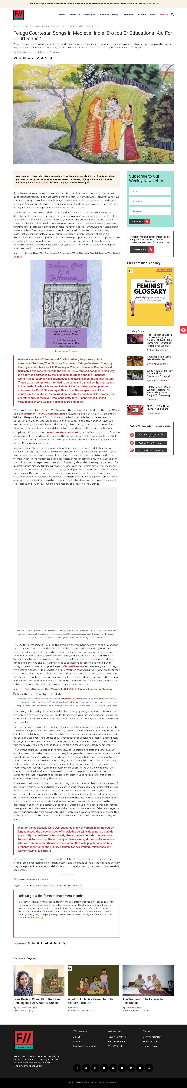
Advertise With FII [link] (117, 1037)
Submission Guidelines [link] (84, 1046)
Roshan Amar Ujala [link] (27, 1007)
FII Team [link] (155, 413)
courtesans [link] (56, 885)
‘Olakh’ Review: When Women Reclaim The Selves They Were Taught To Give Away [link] (158, 391)
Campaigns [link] (89, 14)
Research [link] (75, 14)
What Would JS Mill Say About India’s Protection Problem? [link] (160, 373)
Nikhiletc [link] (101, 637)
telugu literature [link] (72, 885)
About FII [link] (78, 1037)
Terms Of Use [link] (150, 1041)
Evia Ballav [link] (22, 52)
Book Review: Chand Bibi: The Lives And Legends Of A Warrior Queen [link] (37, 1001)
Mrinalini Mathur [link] (159, 350)
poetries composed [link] (62, 432)
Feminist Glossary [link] (109, 14)
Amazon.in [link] (73, 351)
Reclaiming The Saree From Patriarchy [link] (159, 358)
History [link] (16, 26)
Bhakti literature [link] (74, 666)
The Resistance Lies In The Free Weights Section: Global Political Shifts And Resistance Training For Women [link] (160, 340)
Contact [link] (77, 1041)
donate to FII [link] (41, 182)
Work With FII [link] (115, 1046)
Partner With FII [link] (116, 1041)
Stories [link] (62, 14)
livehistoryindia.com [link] (108, 706)
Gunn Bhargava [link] (134, 1007)
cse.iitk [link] (44, 879)
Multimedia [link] (127, 14)
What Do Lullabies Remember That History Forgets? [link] (91, 1001)
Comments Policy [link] (152, 1037)
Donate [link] (164, 14)
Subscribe (137, 221)
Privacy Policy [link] (150, 1046)
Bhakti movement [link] (39, 885)
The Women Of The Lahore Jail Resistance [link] (143, 1001)
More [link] (153, 14)
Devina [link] (74, 1007)
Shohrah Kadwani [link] (159, 380)
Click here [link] (152, 3)
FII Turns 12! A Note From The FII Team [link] (158, 407)
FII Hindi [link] (142, 14)
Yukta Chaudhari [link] (159, 363)
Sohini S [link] (154, 399)
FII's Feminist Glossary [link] (144, 263)
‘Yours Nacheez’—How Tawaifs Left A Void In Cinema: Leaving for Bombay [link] (68, 689)
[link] (183, 330)
